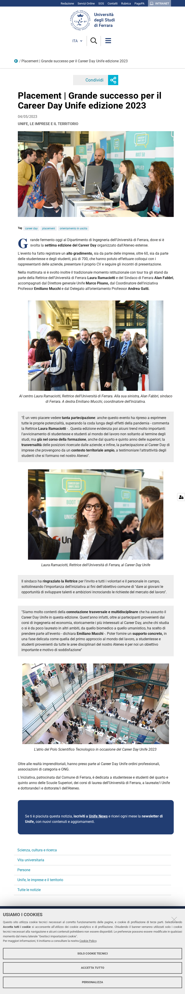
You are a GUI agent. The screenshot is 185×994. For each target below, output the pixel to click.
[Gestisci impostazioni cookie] (181, 497)
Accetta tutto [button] (92, 967)
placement (48, 228)
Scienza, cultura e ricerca (37, 850)
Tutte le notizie (29, 890)
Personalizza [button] (92, 982)
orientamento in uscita (73, 228)
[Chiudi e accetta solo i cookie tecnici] (174, 919)
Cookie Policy (87, 941)
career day (31, 228)
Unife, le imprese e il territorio (16, 62)
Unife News (98, 816)
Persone (23, 870)
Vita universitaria (30, 860)
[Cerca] (94, 41)
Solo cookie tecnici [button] (92, 953)
